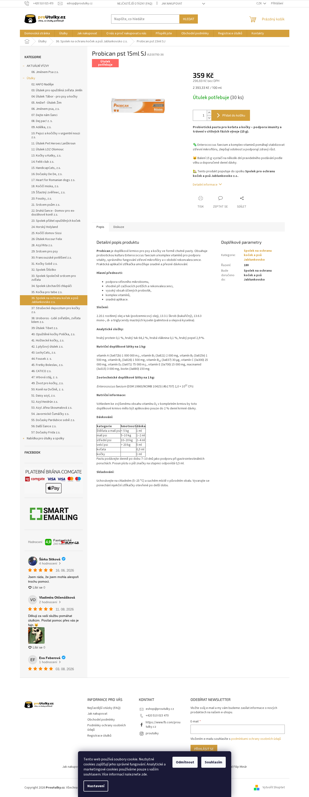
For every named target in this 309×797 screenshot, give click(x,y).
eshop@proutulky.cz (160, 709)
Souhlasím (213, 762)
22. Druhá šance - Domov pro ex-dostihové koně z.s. (53, 212)
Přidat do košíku (233, 115)
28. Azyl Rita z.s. (42, 245)
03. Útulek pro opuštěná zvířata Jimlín (56, 90)
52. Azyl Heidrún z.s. (44, 402)
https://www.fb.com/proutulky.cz (163, 724)
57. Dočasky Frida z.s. (45, 432)
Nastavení (95, 786)
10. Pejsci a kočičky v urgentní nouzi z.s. (55, 135)
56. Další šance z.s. (43, 426)
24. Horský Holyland (44, 227)
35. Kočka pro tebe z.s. (46, 292)
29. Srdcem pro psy (44, 251)
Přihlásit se (204, 749)
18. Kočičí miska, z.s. (45, 186)
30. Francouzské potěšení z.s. (51, 257)
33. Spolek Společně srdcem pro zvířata (53, 278)
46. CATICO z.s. (41, 371)
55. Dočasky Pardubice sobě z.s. (53, 420)
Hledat (188, 19)
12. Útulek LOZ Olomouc (47, 149)
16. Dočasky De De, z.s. (46, 174)
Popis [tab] (100, 227)
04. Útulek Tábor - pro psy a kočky (54, 96)
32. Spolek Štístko (43, 269)
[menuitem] (37, 33)
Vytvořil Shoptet (274, 787)
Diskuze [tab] (118, 227)
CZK (259, 3)
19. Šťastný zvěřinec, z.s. (48, 192)
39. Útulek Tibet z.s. (44, 328)
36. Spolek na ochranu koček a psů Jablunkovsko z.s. (54, 300)
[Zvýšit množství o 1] (209, 112)
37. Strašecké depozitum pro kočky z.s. (55, 310)
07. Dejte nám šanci (44, 115)
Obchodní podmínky (101, 719)
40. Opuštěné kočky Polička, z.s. (53, 334)
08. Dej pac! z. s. (42, 121)
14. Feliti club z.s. (42, 161)
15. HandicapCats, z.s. (46, 168)
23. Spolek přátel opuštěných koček (56, 221)
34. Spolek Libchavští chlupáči (51, 286)
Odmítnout (185, 762)
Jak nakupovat (171, 4)
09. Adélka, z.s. (41, 127)
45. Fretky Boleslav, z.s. (47, 365)
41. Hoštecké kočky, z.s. (47, 340)
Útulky (31, 78)
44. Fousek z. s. (41, 359)
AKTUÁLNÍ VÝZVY (38, 66)
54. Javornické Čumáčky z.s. (50, 414)
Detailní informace (205, 184)
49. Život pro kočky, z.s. (47, 383)
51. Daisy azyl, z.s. (43, 395)
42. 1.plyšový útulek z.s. (47, 346)
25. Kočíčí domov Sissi (46, 233)
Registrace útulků (99, 735)
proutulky (152, 733)
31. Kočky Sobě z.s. (44, 264)
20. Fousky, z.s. (41, 198)
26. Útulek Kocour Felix (46, 239)
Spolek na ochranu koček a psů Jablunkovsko (258, 255)
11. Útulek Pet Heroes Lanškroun (53, 143)
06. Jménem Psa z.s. (45, 72)
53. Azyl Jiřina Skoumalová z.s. (51, 407)
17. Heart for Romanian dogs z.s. (53, 180)
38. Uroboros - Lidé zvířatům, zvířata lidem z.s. (56, 320)
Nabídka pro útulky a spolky (45, 438)
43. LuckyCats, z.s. (43, 352)
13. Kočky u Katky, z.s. (46, 155)
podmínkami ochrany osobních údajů (256, 739)
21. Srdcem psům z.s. (45, 205)
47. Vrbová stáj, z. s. (44, 377)
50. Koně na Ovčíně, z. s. (47, 389)
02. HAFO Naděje (42, 84)
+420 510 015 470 (157, 715)
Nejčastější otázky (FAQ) (134, 4)
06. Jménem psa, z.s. (45, 109)
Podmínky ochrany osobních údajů (106, 727)
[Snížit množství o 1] (209, 118)
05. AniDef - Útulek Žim (46, 102)
